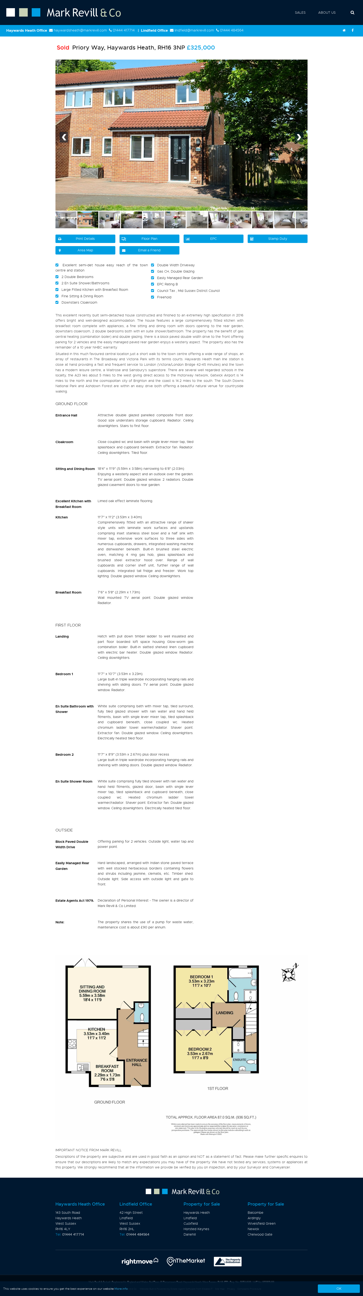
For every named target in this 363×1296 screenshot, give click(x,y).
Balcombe (255, 1213)
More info (121, 1289)
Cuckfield (191, 1224)
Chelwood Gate (260, 1234)
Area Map (85, 250)
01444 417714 (124, 30)
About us (327, 12)
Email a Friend (149, 250)
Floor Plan (149, 239)
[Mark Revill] (344, 30)
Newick (253, 1229)
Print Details (85, 239)
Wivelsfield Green (262, 1224)
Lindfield (190, 1218)
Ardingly (254, 1218)
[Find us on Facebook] (352, 30)
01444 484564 (231, 30)
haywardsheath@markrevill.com (80, 30)
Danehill (190, 1234)
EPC (213, 239)
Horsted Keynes (196, 1229)
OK (339, 1289)
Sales (300, 12)
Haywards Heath (197, 1213)
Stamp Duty (277, 239)
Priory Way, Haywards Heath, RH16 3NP (121, 47)
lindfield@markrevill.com (194, 30)
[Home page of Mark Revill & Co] (60, 17)
